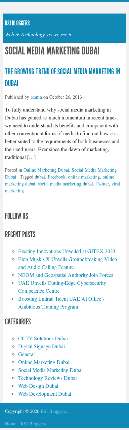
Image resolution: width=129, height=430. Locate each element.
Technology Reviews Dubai (47, 377)
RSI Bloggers (33, 423)
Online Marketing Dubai (46, 170)
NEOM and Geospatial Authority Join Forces (65, 274)
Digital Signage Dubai (41, 346)
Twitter (102, 184)
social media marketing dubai (65, 184)
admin (36, 97)
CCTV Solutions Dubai (43, 338)
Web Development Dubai (44, 393)
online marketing (84, 177)
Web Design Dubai (38, 385)
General (26, 353)
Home (10, 423)
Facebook (56, 177)
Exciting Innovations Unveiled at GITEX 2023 (66, 251)
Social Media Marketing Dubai (50, 369)
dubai (40, 177)
